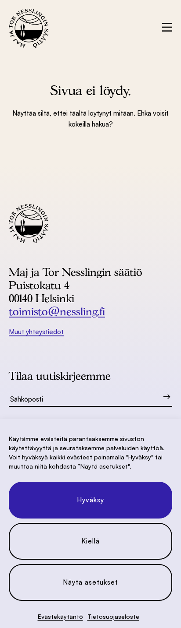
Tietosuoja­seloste (113, 616)
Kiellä (90, 541)
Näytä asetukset (90, 582)
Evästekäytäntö (60, 616)
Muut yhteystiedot (36, 332)
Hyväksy (90, 500)
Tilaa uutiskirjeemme (60, 375)
